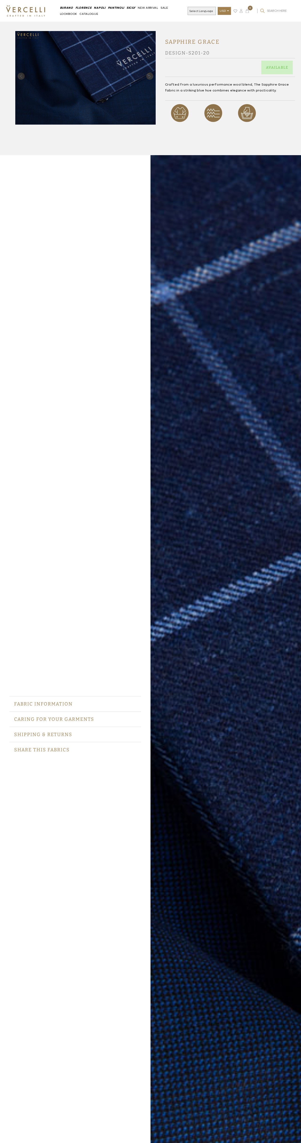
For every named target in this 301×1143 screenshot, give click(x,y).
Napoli (99, 8)
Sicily (131, 8)
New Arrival (148, 8)
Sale (164, 8)
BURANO (66, 8)
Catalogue (88, 14)
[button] (149, 76)
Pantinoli (116, 8)
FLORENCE (83, 8)
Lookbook (68, 14)
